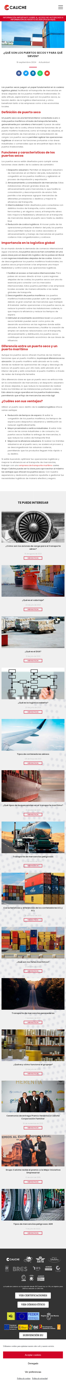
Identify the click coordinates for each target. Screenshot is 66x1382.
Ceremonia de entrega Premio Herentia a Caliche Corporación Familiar (33, 1117)
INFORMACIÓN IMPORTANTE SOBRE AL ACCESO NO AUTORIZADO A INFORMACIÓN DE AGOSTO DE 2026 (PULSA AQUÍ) (33, 18)
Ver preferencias (33, 1372)
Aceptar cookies (33, 1355)
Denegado (33, 1363)
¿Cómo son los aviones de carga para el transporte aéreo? (33, 547)
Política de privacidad (40, 1378)
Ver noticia (33, 558)
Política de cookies (24, 1378)
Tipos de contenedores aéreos (33, 754)
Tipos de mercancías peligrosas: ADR (33, 1224)
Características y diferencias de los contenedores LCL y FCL (33, 909)
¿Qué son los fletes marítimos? (33, 962)
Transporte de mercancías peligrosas (33, 856)
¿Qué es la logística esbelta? (33, 702)
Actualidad (44, 62)
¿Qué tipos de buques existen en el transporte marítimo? (33, 805)
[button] (19, 73)
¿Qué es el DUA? (33, 651)
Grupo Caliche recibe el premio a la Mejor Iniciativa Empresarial (33, 1171)
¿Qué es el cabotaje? (33, 600)
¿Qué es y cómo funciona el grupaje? (33, 1064)
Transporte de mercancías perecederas (33, 1013)
